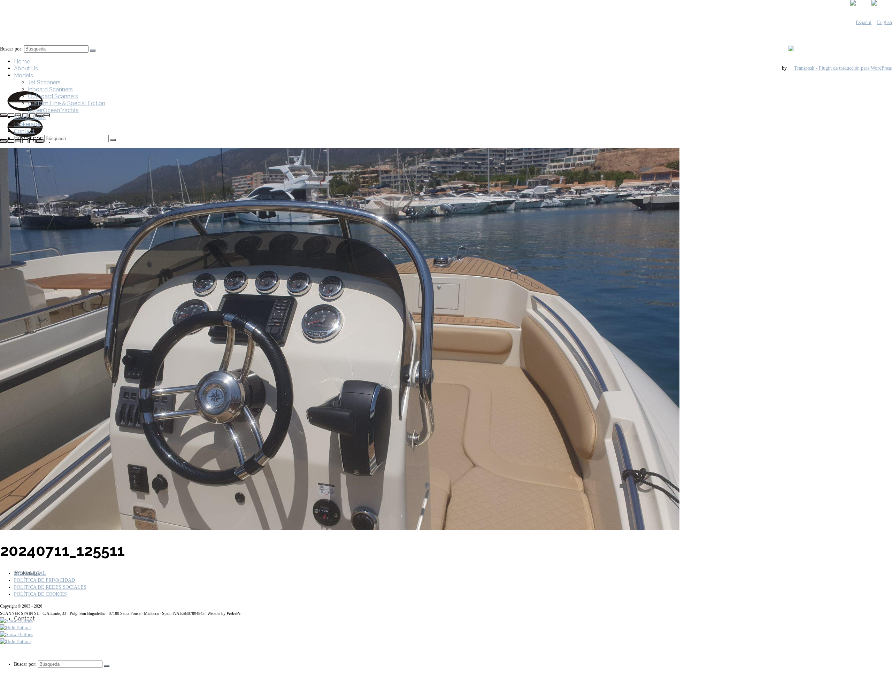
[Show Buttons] (16, 620)
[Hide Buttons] (15, 627)
